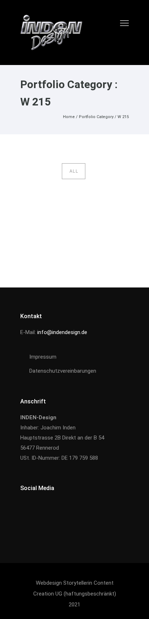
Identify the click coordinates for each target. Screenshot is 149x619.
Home (69, 116)
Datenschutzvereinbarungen (62, 371)
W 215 (123, 116)
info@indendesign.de (62, 332)
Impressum (42, 357)
